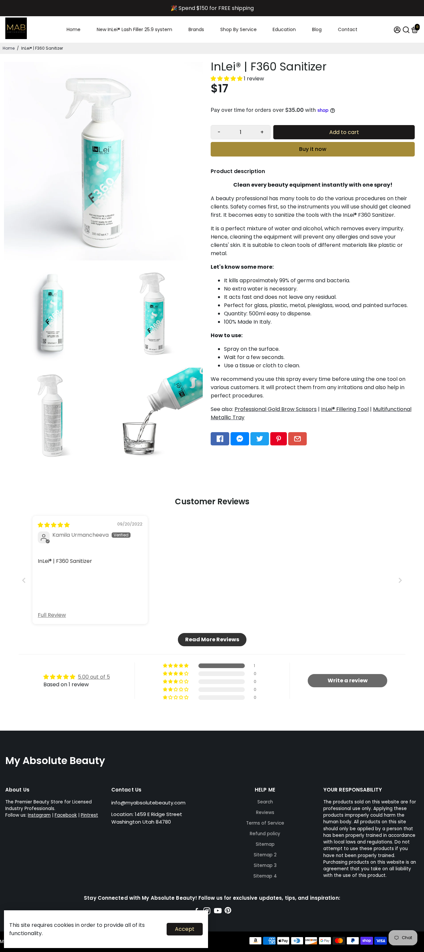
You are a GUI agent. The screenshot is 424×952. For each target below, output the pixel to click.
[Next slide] (400, 580)
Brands (196, 29)
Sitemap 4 (265, 876)
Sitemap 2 (265, 855)
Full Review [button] (52, 615)
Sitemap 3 (265, 865)
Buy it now (312, 149)
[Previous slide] (24, 580)
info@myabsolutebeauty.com (148, 802)
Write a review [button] (348, 680)
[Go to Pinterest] (278, 438)
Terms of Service (265, 823)
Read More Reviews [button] (212, 639)
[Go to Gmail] (297, 438)
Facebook (66, 815)
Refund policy (265, 834)
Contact (347, 29)
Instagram (39, 815)
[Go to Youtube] (218, 911)
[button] (227, 78)
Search (265, 802)
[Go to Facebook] (220, 438)
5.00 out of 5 (94, 677)
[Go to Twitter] (259, 438)
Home (73, 29)
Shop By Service (238, 29)
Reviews (265, 812)
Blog (317, 29)
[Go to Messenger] (240, 438)
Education (284, 29)
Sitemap (265, 844)
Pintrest (89, 815)
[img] (54, 525)
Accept (184, 929)
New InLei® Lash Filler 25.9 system (134, 29)
